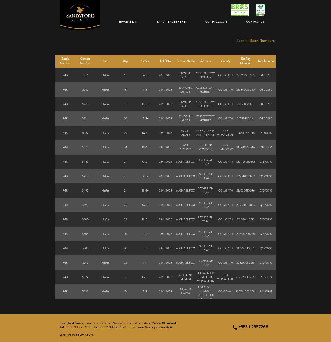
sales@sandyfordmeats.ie (155, 327)
